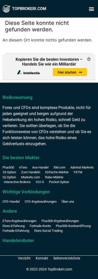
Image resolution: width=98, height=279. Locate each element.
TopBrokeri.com (29, 8)
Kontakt (42, 258)
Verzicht (24, 258)
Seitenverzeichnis (66, 258)
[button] (91, 9)
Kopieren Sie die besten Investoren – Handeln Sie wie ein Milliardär (49, 62)
